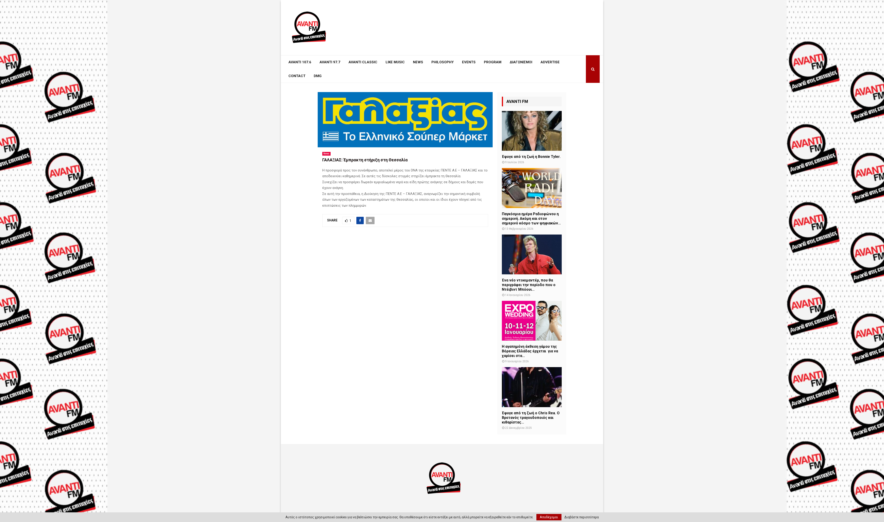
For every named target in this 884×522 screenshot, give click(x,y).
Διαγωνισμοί (521, 62)
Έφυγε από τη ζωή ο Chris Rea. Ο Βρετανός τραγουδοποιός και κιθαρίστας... (531, 417)
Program (492, 62)
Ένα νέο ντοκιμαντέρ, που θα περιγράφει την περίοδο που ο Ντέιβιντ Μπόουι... (528, 285)
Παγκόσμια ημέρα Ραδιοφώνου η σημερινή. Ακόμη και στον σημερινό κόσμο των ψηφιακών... (531, 218)
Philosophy (442, 62)
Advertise (550, 62)
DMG (318, 76)
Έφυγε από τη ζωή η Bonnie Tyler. (531, 156)
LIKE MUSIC (395, 62)
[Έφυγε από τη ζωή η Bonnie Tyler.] (532, 131)
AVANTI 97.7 (330, 62)
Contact (296, 76)
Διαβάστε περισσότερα (581, 517)
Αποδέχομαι (549, 517)
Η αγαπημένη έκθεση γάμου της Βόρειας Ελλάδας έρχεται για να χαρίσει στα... (530, 351)
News (418, 62)
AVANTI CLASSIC (363, 62)
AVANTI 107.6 (299, 62)
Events (469, 62)
